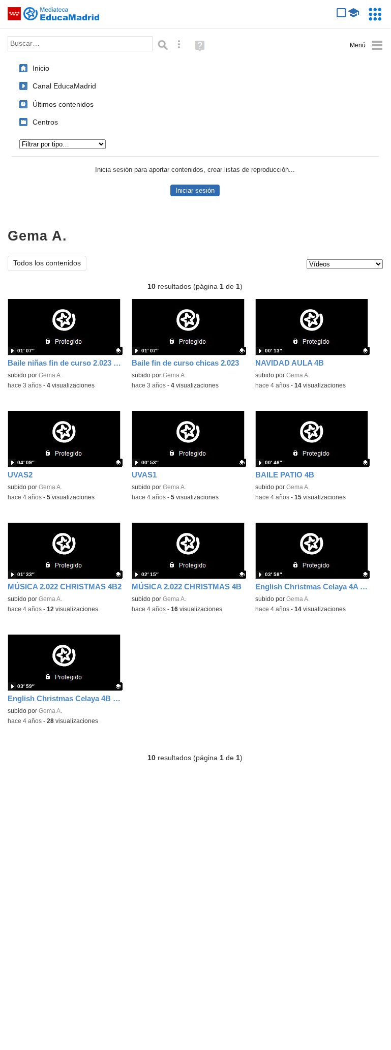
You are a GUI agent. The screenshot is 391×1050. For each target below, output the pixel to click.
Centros (45, 122)
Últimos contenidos (63, 104)
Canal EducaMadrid (64, 86)
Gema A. (50, 375)
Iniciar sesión (195, 190)
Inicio (41, 68)
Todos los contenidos (47, 263)
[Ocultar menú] (366, 45)
